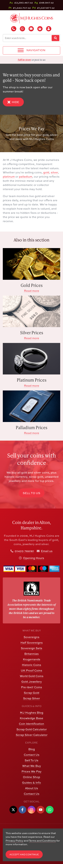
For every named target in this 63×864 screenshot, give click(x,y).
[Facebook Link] (22, 810)
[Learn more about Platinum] (31, 358)
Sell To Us (31, 760)
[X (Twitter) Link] (13, 810)
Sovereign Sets (31, 648)
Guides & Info (31, 782)
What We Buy (31, 766)
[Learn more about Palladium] (31, 406)
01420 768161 (24, 551)
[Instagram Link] (31, 810)
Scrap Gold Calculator (31, 729)
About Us (31, 788)
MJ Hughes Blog (31, 712)
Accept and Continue (24, 854)
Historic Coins (31, 665)
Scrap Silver (31, 698)
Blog (31, 749)
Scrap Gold (31, 693)
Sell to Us (31, 493)
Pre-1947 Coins (31, 687)
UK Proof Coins (31, 670)
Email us (46, 551)
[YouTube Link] (40, 810)
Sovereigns (31, 637)
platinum (9, 176)
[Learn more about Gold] (31, 264)
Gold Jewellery (31, 681)
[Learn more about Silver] (31, 311)
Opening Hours (33, 558)
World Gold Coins (31, 676)
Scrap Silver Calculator (31, 735)
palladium (25, 176)
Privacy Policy (14, 840)
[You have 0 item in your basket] (40, 28)
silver (54, 172)
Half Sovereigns (31, 642)
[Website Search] (55, 38)
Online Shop (31, 777)
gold (46, 172)
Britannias (31, 654)
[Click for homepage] (31, 18)
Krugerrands (31, 659)
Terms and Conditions (42, 840)
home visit (40, 59)
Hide (15, 102)
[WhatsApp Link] (50, 810)
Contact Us (31, 755)
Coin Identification (31, 724)
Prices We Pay (31, 771)
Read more (31, 291)
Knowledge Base (31, 718)
